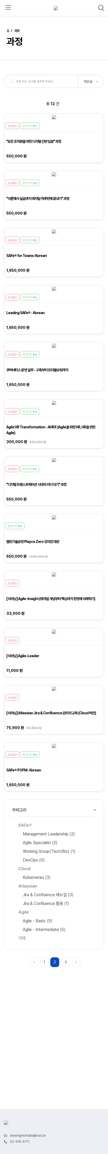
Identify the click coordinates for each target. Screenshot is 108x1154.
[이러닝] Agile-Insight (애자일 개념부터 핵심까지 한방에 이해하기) (50, 599)
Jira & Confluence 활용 (46, 903)
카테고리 (19, 810)
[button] (91, 80)
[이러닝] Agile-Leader (22, 656)
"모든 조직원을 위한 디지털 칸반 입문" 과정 (33, 141)
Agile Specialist (40, 842)
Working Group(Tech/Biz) (49, 851)
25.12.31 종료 (29, 125)
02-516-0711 (19, 1141)
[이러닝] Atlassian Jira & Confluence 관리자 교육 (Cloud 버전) (51, 713)
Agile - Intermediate (44, 929)
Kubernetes (37, 877)
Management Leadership (49, 833)
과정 (16, 31)
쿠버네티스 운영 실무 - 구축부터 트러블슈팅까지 (37, 370)
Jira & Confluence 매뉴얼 (48, 894)
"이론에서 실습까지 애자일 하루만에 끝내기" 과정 (37, 198)
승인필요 (12, 125)
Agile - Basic (37, 920)
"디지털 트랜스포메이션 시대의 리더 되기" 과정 (36, 484)
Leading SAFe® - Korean (25, 313)
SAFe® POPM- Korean (23, 770)
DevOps (34, 860)
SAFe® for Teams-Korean (26, 256)
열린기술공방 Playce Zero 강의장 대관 (32, 541)
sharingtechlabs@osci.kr (28, 1135)
